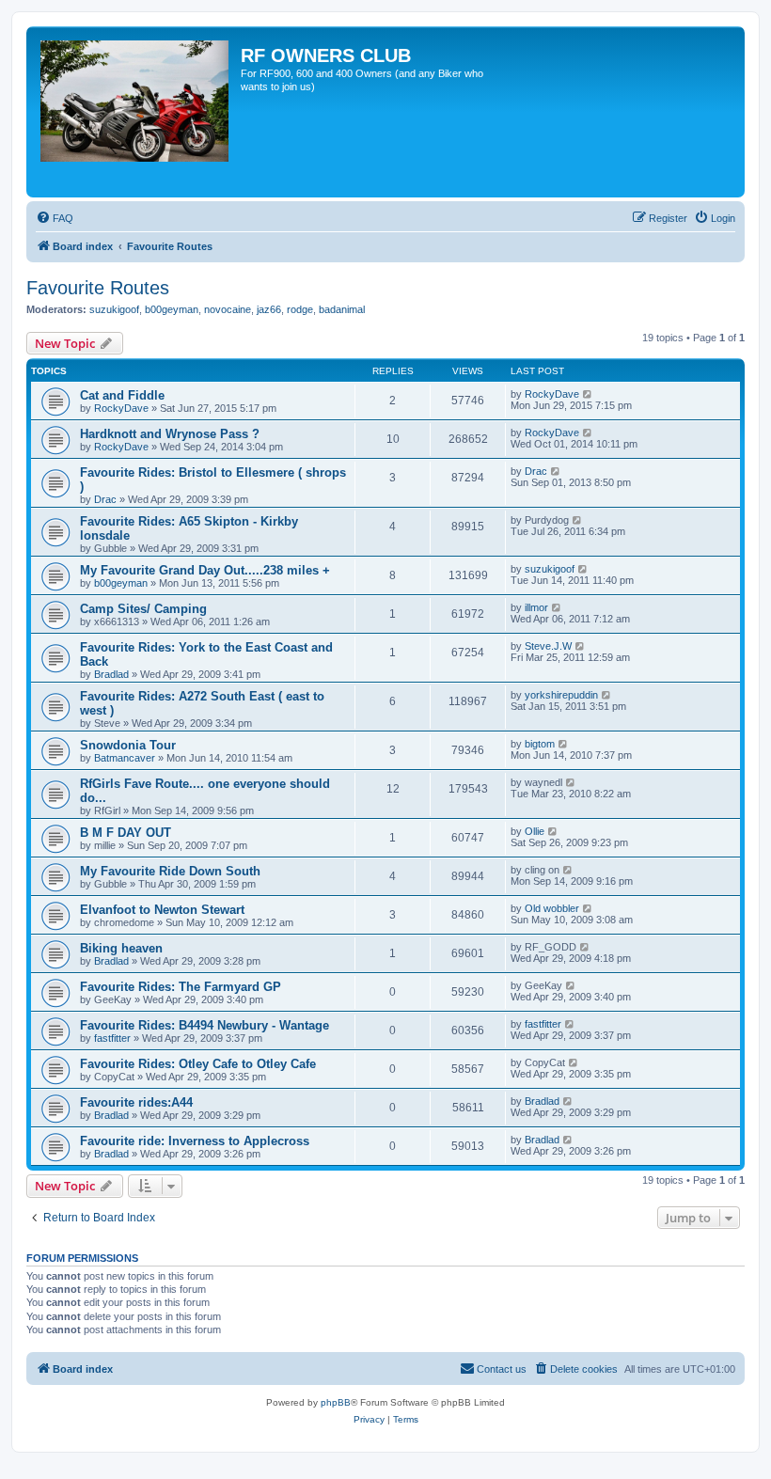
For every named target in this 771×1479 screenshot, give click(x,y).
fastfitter (112, 1038)
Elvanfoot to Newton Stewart (162, 910)
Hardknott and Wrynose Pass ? (170, 434)
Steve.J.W (548, 646)
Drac (105, 499)
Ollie (534, 831)
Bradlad (111, 674)
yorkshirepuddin (561, 694)
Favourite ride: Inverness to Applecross (194, 1141)
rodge (300, 309)
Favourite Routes (97, 287)
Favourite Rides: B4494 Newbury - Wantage (204, 1025)
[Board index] (136, 112)
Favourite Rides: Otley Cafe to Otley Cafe (198, 1064)
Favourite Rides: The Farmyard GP (180, 987)
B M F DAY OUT (125, 833)
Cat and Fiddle (122, 395)
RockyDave (121, 408)
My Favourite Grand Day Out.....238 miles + (205, 570)
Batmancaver (124, 757)
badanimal (342, 309)
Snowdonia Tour (128, 745)
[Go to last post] (588, 394)
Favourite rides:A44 (136, 1102)
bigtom (540, 743)
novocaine (227, 309)
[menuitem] (54, 218)
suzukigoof (114, 309)
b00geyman (171, 309)
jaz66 (269, 309)
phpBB (336, 1402)
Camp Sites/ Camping (143, 609)
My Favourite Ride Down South (170, 871)
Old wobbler (552, 908)
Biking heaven (121, 948)
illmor (536, 607)
